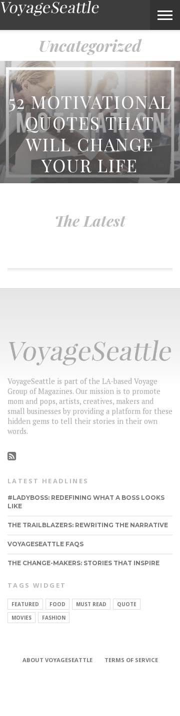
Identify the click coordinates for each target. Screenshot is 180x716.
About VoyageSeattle (57, 660)
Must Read (91, 604)
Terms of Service (131, 660)
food (58, 604)
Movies (22, 617)
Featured (25, 604)
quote (126, 604)
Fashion (54, 617)
